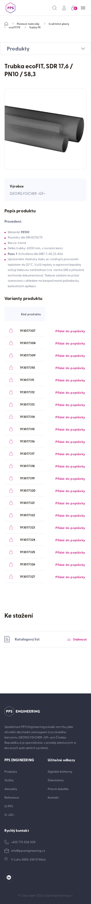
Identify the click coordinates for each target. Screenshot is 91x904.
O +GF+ (9, 815)
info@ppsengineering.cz (28, 850)
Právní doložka (58, 789)
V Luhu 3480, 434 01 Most (28, 859)
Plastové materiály (28, 23)
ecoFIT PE (14, 27)
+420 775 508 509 (23, 842)
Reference (11, 797)
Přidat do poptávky (70, 331)
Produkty (10, 771)
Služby (9, 780)
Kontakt (53, 797)
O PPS (8, 806)
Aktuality (10, 789)
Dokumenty (56, 780)
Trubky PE (35, 27)
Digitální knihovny (60, 771)
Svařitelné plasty (59, 23)
